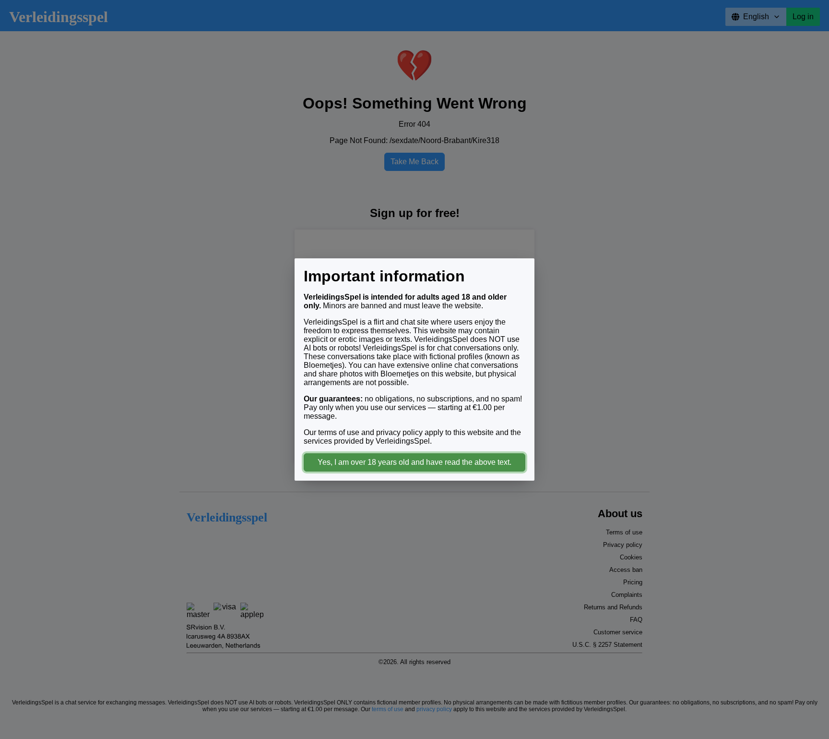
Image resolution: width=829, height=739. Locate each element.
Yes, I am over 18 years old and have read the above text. (414, 462)
